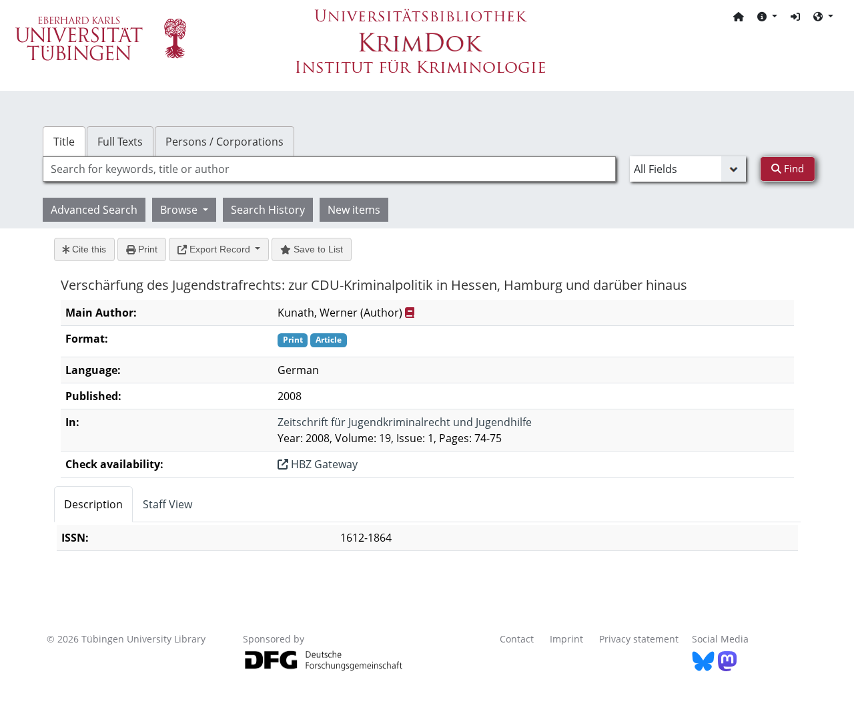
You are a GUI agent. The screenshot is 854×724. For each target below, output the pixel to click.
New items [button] (354, 209)
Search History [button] (268, 209)
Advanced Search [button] (94, 209)
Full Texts (120, 141)
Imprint (566, 638)
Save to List (317, 249)
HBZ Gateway (323, 464)
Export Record (220, 249)
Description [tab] (93, 504)
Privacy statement (639, 638)
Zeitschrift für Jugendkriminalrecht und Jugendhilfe (405, 422)
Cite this (87, 249)
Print (146, 249)
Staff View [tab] (167, 504)
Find (792, 168)
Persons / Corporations (224, 141)
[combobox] (329, 169)
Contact (517, 638)
